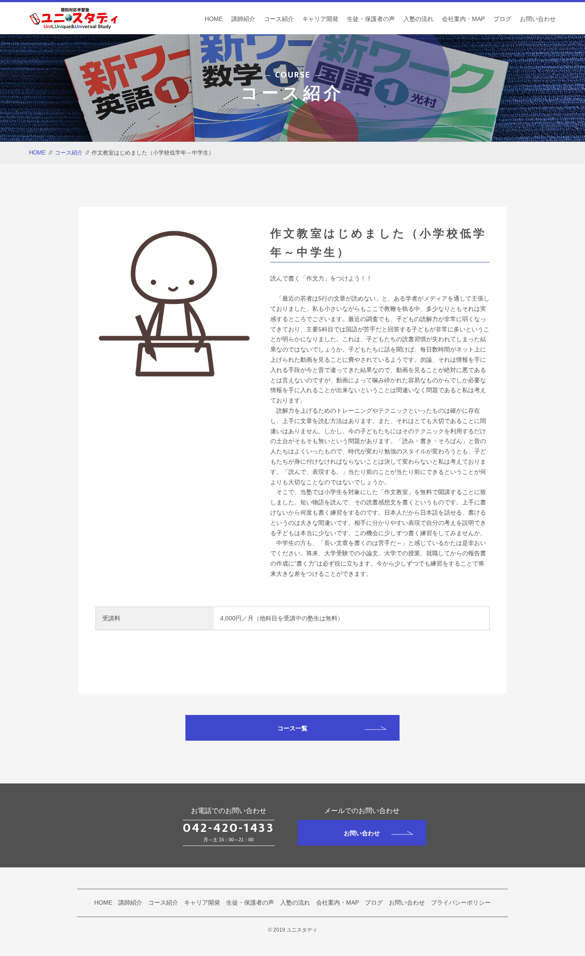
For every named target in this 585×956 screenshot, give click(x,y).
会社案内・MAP (463, 18)
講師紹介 (243, 18)
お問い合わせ (538, 18)
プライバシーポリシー (461, 902)
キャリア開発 (320, 18)
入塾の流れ (418, 18)
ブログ (502, 18)
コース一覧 (292, 728)
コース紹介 (279, 18)
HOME (214, 18)
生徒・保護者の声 (371, 18)
